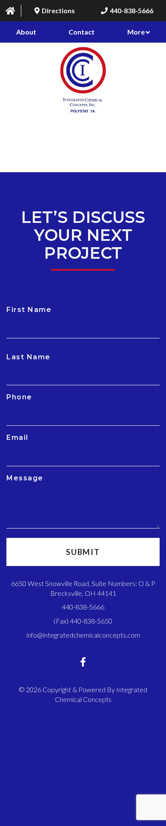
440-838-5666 (83, 607)
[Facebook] (83, 661)
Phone (19, 397)
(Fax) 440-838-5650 (83, 621)
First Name (29, 310)
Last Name (28, 357)
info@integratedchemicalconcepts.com (83, 635)
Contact (81, 32)
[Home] (10, 11)
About (26, 32)
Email (17, 437)
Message (24, 478)
